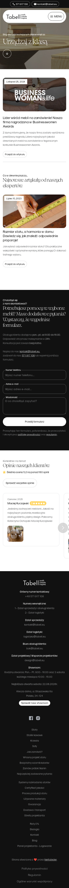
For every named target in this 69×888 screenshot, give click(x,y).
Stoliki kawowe (34, 735)
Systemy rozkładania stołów (34, 782)
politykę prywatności (29, 434)
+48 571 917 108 (34, 596)
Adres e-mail (12, 383)
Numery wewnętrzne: (34, 603)
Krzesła (34, 740)
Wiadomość (12, 397)
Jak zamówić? (34, 751)
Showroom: (34, 667)
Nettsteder (50, 859)
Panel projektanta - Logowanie (34, 845)
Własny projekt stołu (34, 757)
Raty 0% (34, 823)
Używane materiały (35, 798)
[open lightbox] (31, 534)
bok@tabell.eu (34, 648)
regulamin (51, 434)
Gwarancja (34, 804)
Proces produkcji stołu (34, 793)
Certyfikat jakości (34, 787)
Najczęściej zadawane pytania (34, 773)
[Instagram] (38, 718)
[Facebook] (30, 718)
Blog (34, 840)
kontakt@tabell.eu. (30, 351)
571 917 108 (28, 355)
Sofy (34, 746)
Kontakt (34, 834)
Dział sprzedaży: (34, 619)
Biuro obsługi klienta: (34, 643)
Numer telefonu (13, 369)
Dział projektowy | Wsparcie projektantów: (35, 655)
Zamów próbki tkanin (34, 768)
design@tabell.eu (34, 660)
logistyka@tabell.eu (35, 636)
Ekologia (34, 829)
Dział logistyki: (35, 631)
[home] (16, 16)
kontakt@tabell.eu (34, 624)
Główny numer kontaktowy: (34, 591)
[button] (56, 16)
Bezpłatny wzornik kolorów (34, 762)
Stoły (34, 729)
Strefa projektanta (34, 815)
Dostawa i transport (34, 809)
